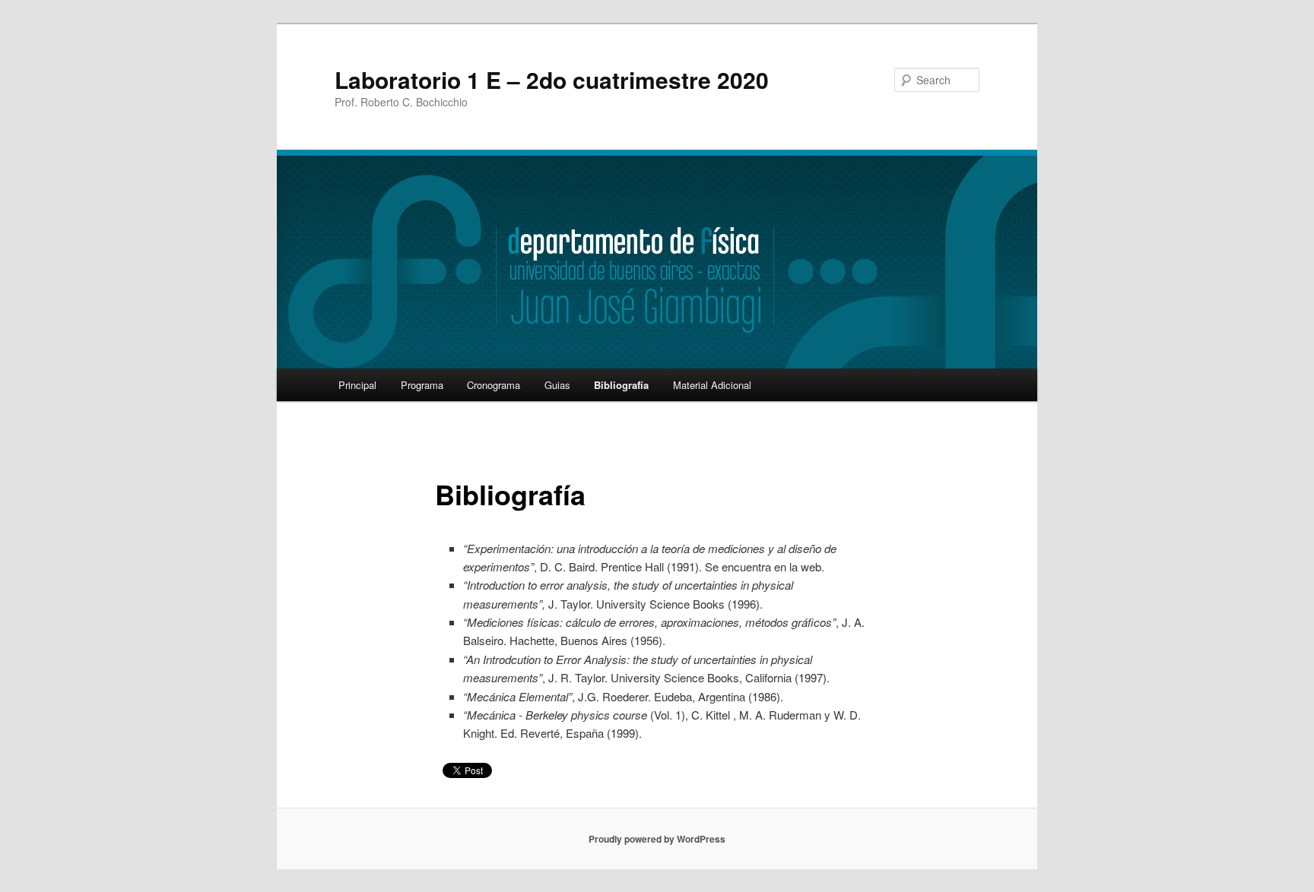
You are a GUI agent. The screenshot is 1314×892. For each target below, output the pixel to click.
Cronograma (493, 385)
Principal (357, 385)
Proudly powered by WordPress (657, 839)
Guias (557, 385)
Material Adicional (712, 385)
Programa (422, 385)
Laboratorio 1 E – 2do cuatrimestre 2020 (552, 79)
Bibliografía (621, 385)
